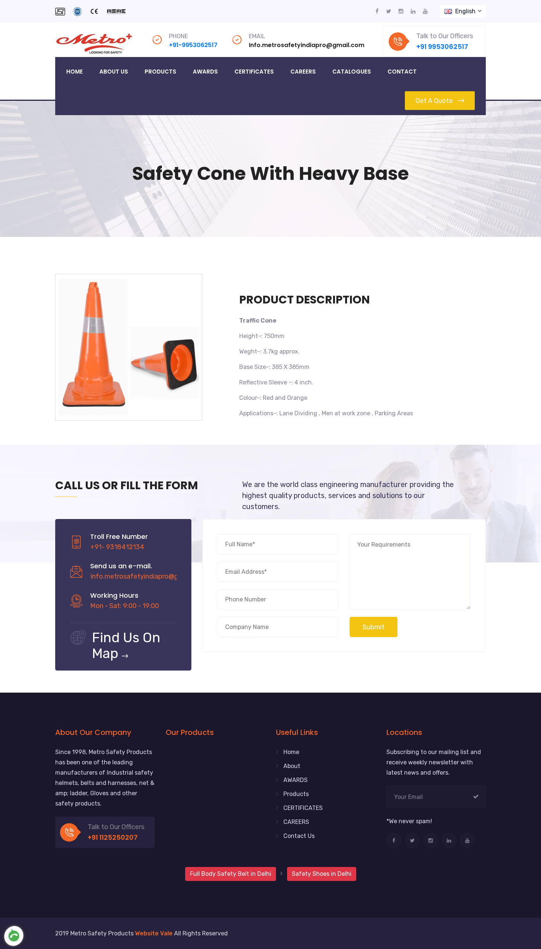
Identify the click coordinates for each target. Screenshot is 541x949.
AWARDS (295, 779)
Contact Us (299, 835)
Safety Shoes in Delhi (321, 873)
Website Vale (154, 933)
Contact (402, 71)
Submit (374, 627)
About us (113, 71)
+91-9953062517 (193, 45)
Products (160, 71)
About (291, 766)
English (465, 11)
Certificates (254, 71)
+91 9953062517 (442, 46)
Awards (205, 71)
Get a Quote (434, 101)
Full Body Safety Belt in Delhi (230, 873)
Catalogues (351, 71)
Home (74, 71)
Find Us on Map (126, 645)
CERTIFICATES (303, 807)
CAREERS (296, 821)
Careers (303, 71)
